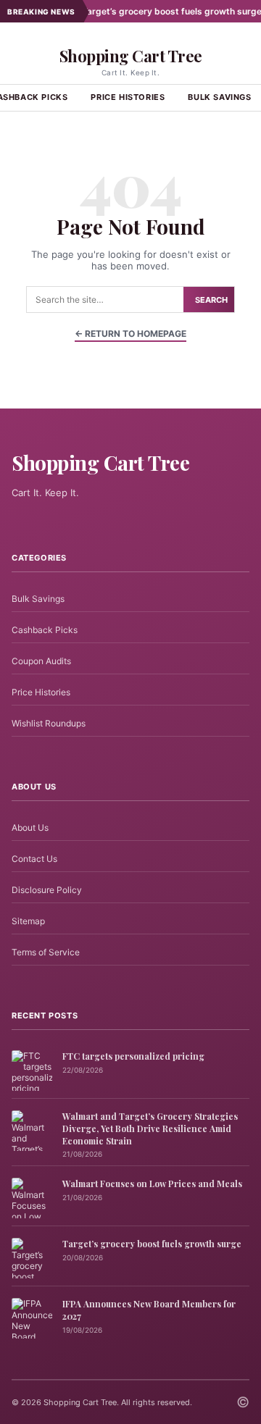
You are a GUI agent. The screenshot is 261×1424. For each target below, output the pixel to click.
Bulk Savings (38, 598)
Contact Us (34, 858)
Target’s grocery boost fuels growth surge (157, 11)
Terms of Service (46, 952)
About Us (30, 827)
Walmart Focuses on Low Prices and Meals (152, 1183)
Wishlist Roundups (49, 723)
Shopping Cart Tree (130, 56)
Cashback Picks (45, 629)
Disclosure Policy (47, 889)
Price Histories (128, 97)
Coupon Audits (41, 661)
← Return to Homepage (130, 333)
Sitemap (28, 921)
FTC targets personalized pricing (133, 1056)
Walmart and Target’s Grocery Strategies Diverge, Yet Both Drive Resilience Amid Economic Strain (150, 1128)
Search (211, 300)
